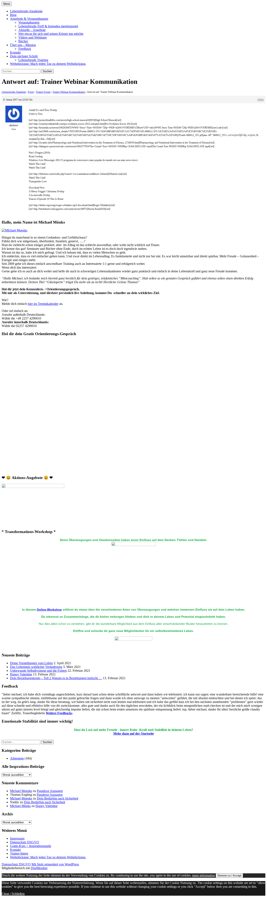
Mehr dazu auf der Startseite (133, 733)
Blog (13, 15)
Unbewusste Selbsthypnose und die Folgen (38, 670)
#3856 (260, 99)
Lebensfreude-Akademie (26, 11)
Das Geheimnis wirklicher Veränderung (36, 667)
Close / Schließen (13, 893)
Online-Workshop (49, 609)
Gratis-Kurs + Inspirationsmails (30, 846)
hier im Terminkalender (43, 304)
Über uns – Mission (23, 45)
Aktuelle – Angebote (32, 30)
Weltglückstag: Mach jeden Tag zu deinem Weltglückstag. (48, 63)
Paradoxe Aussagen (50, 791)
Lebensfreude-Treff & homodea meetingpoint (48, 26)
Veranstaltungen (28, 22)
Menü (6, 3)
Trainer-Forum (43, 92)
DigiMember (39, 868)
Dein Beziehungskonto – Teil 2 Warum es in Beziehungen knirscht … (56, 678)
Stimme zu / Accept (229, 875)
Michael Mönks (20, 806)
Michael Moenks (21, 791)
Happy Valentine (21, 674)
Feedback (24, 48)
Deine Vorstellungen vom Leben (31, 663)
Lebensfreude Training (33, 60)
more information (203, 875)
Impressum (17, 838)
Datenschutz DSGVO (24, 842)
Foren (31, 92)
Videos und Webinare (32, 37)
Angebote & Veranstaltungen (29, 18)
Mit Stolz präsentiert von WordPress (55, 864)
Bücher (23, 41)
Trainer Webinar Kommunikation (69, 92)
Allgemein (17, 758)
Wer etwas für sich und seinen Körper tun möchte (50, 33)
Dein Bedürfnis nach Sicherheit (57, 798)
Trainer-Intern (19, 853)
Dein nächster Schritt (24, 56)
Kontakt (15, 52)
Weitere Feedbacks (59, 713)
